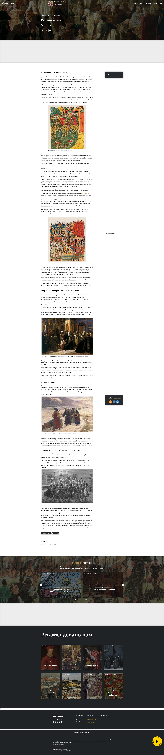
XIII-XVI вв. (94, 645)
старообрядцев (82, 295)
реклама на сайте (103, 719)
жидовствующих (85, 193)
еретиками (87, 385)
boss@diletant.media (62, 750)
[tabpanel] (61, 585)
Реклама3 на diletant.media (110, 233)
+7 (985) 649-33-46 (69, 750)
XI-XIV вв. (114, 645)
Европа (48, 573)
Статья (44, 15)
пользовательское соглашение (105, 718)
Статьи (44, 573)
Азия (67, 645)
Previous (41, 585)
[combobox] (117, 75)
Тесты (44, 645)
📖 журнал (78, 723)
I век (70, 645)
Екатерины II (83, 440)
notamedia (70, 742)
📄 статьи (78, 719)
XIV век (114, 674)
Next (123, 585)
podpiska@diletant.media (91, 719)
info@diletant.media (90, 722)
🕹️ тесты (78, 721)
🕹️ (154, 3)
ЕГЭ (64, 645)
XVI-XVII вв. (52, 573)
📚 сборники (78, 718)
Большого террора (56, 528)
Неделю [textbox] (116, 75)
